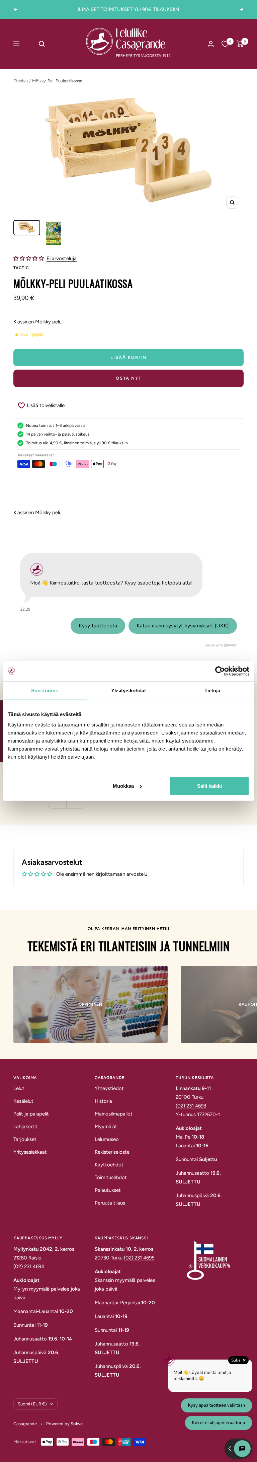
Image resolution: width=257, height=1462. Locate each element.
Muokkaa (123, 786)
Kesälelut (23, 1101)
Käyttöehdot (109, 1165)
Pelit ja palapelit (31, 1114)
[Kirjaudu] (211, 44)
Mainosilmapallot (114, 1114)
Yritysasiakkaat (30, 1152)
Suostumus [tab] (44, 690)
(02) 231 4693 (191, 1106)
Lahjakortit (25, 1127)
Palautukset (108, 1190)
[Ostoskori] (240, 44)
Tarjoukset (24, 1139)
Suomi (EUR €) (32, 1403)
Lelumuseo (107, 1139)
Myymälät (106, 1127)
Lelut (18, 1088)
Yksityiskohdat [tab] (128, 690)
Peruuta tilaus (110, 1203)
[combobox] (56, 44)
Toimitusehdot (111, 1177)
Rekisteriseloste (112, 1152)
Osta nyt (129, 378)
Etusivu (20, 80)
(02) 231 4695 (139, 1258)
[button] (29, 258)
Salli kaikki (209, 786)
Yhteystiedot (109, 1088)
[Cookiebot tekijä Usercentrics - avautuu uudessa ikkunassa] (220, 671)
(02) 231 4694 (28, 1266)
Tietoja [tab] (212, 690)
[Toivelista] (225, 44)
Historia (103, 1101)
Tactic (21, 267)
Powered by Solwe (64, 1423)
